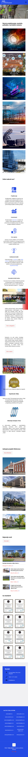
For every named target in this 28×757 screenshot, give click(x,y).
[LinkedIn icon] (15, 751)
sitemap (14, 749)
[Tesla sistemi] (7, 2)
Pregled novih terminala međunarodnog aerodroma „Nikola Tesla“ (16, 587)
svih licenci (14, 219)
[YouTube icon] (14, 751)
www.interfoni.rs (20, 726)
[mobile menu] (26, 2)
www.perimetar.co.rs (9, 734)
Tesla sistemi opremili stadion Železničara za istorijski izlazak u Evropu (18, 578)
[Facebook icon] (12, 751)
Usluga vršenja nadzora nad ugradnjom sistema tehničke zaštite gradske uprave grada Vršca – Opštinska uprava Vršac (14, 462)
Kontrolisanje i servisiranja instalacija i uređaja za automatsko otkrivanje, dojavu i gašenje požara (14, 519)
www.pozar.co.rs (20, 734)
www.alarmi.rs (9, 713)
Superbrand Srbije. (14, 265)
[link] (14, 40)
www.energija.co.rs (9, 723)
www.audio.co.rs (20, 713)
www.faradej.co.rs (20, 723)
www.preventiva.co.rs (20, 720)
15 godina (15, 259)
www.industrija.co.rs (9, 726)
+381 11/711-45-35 (13, 677)
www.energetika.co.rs (9, 720)
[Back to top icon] (14, 744)
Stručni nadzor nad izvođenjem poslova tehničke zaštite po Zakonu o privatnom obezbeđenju (13, 494)
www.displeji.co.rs (20, 717)
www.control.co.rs (9, 717)
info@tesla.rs (12, 680)
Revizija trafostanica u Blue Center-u (11, 563)
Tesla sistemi (11, 748)
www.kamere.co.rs (9, 730)
